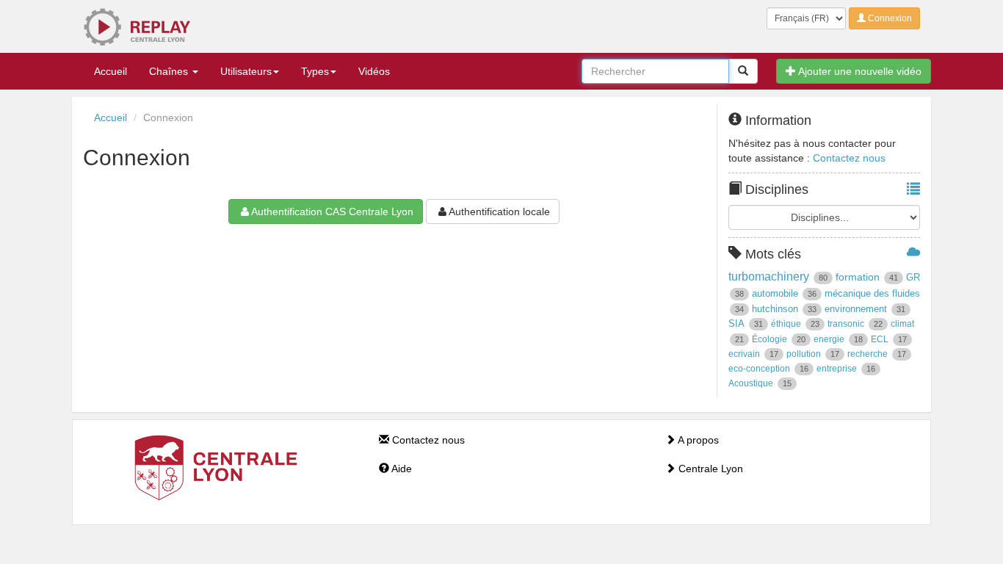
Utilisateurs (246, 71)
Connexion (889, 18)
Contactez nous (849, 158)
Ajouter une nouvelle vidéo (858, 71)
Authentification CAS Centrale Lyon (332, 211)
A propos (697, 440)
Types (315, 71)
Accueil (110, 71)
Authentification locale (499, 211)
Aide (400, 468)
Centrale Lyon (709, 468)
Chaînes (170, 71)
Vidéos (374, 71)
